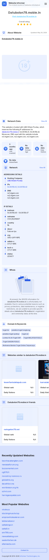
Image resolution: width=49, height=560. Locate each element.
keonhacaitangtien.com (12, 461)
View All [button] (44, 121)
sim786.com (7, 532)
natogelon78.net (12, 429)
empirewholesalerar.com (13, 517)
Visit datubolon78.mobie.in (24, 16)
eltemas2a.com (8, 544)
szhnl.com (6, 491)
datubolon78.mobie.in (10, 132)
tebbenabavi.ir (8, 521)
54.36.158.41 (12, 187)
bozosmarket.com (10, 468)
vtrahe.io (6, 509)
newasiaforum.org (10, 464)
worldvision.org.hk (10, 487)
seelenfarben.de (9, 540)
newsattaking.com (10, 536)
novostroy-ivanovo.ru (12, 476)
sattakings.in (7, 525)
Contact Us (24, 550)
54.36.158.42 (22, 187)
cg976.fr (6, 472)
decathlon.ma (8, 484)
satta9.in (5, 528)
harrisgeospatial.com (11, 495)
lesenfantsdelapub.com (15, 382)
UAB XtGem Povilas (14, 181)
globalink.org (8, 480)
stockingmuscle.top (10, 513)
